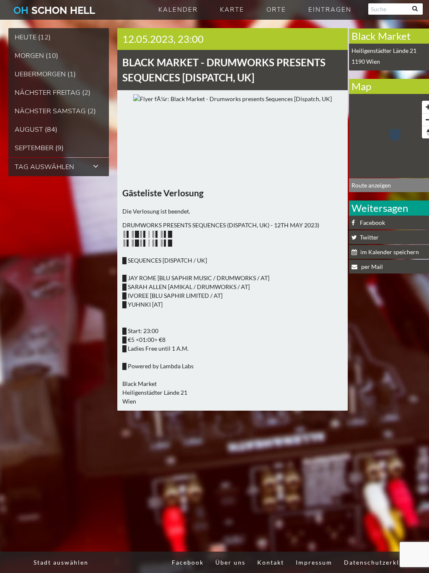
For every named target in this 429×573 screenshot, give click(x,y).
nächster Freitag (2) (52, 92)
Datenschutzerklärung (381, 562)
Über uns (230, 562)
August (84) (36, 129)
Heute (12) (33, 37)
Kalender (178, 9)
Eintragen (329, 9)
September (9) (39, 148)
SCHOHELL (54, 10)
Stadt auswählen (61, 562)
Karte (232, 9)
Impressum (314, 562)
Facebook (188, 562)
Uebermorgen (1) (45, 74)
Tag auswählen (44, 167)
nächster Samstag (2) (55, 111)
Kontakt (270, 562)
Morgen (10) (36, 55)
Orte (276, 9)
